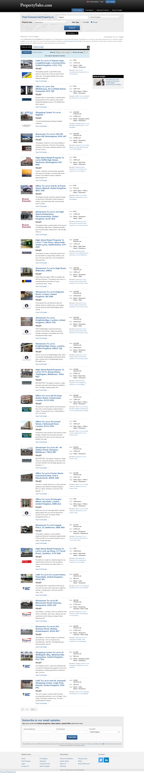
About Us (63, 763)
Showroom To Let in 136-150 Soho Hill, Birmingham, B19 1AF (51, 135)
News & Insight (117, 10)
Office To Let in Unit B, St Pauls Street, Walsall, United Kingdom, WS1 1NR (51, 188)
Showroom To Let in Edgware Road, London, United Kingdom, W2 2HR (50, 294)
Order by (52, 52)
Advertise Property (103, 10)
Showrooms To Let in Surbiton (77, 562)
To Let (95, 22)
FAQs (80, 761)
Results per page (78, 52)
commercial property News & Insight (72, 41)
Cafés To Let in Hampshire (82, 585)
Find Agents (89, 10)
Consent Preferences (8, 772)
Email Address (29, 729)
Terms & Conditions (66, 758)
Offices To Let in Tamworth (82, 96)
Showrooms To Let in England (77, 384)
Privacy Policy (81, 745)
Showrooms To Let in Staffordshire (78, 255)
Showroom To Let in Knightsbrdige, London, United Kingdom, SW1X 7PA (50, 320)
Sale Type (75, 22)
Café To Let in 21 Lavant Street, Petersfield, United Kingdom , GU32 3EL (51, 577)
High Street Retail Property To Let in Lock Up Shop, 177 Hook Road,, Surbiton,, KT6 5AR (50, 551)
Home (23, 758)
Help (101, 2)
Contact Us (25, 766)
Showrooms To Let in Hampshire (80, 587)
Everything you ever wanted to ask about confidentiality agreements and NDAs (113, 82)
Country (92, 729)
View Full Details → (42, 81)
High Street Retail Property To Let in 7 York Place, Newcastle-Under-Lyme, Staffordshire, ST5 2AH (51, 243)
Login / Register (110, 1)
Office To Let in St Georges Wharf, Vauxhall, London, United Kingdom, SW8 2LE (48, 501)
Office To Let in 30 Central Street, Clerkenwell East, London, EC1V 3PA (48, 423)
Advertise (43, 761)
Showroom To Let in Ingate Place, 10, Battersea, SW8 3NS (50, 526)
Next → (33, 709)
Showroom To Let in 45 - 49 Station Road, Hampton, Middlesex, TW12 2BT (49, 449)
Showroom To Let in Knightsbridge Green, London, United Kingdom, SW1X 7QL (50, 346)
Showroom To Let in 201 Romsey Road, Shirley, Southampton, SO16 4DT (47, 628)
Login (23, 763)
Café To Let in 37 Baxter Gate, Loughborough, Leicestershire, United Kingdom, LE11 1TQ (51, 63)
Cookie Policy (64, 761)
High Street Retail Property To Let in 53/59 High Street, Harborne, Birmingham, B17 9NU (50, 161)
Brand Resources (84, 763)
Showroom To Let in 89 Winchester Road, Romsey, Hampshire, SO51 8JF (49, 602)
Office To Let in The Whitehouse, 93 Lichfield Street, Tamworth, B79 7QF (51, 88)
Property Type (27, 22)
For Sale (86, 22)
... (49, 78)
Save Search (38, 52)
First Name (60, 729)
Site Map (63, 766)
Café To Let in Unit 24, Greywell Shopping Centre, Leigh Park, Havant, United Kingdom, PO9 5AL (51, 684)
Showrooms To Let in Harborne (77, 171)
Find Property (77, 10)
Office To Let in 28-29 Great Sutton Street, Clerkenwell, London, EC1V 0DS (49, 398)
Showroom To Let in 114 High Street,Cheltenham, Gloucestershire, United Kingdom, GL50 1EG (50, 215)
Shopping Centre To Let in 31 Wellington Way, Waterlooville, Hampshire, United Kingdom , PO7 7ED (50, 655)
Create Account (45, 763)
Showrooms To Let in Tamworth (80, 98)
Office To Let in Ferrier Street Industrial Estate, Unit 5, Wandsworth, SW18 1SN (49, 475)
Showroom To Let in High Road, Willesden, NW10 (51, 269)
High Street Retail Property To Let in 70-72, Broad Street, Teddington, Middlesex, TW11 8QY (50, 373)
